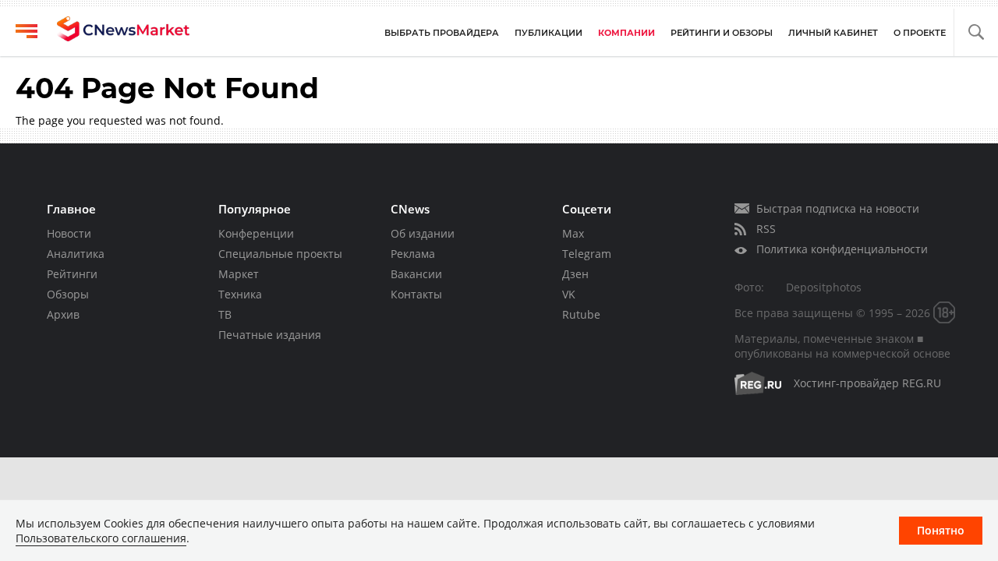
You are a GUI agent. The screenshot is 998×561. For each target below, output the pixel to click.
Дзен (575, 273)
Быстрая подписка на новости (837, 208)
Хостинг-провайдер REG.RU (867, 383)
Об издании (423, 233)
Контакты (416, 294)
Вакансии (416, 273)
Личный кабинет (833, 32)
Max (573, 233)
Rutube (581, 314)
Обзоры (68, 294)
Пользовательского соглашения (101, 538)
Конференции (256, 233)
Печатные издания (269, 334)
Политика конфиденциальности (842, 249)
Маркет (238, 273)
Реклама (413, 253)
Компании (626, 32)
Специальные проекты (280, 253)
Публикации (548, 32)
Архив (63, 314)
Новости (69, 233)
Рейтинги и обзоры (722, 32)
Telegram (586, 253)
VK (568, 294)
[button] (976, 32)
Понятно (940, 530)
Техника (240, 294)
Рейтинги (72, 273)
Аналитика (75, 253)
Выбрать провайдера (441, 32)
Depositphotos (824, 287)
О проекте (920, 32)
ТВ (225, 314)
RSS (766, 228)
